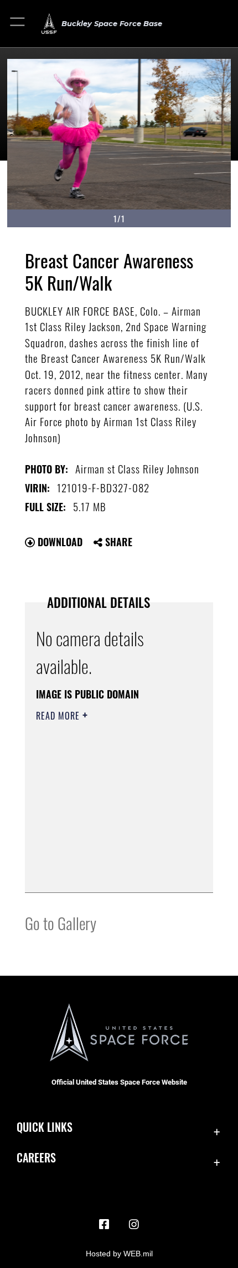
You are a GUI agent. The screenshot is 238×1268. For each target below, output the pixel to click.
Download (58, 542)
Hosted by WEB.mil (119, 1253)
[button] (18, 23)
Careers (36, 1158)
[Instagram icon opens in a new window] (134, 1224)
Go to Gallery (60, 923)
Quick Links (45, 1127)
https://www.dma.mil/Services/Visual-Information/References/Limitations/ (103, 856)
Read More (59, 715)
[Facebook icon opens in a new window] (104, 1224)
